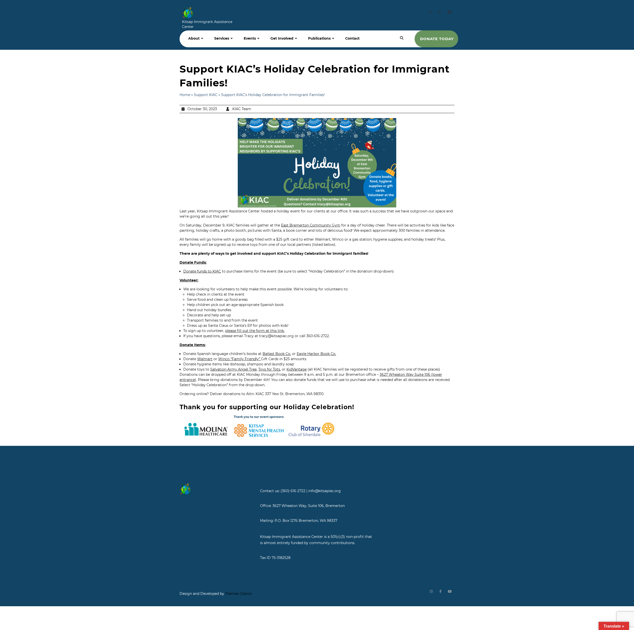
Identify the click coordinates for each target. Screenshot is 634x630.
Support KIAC (205, 95)
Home (185, 95)
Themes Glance (238, 593)
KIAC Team (241, 109)
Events (250, 38)
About (194, 38)
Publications (319, 38)
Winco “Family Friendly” (239, 359)
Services (221, 38)
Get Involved (281, 38)
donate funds (305, 380)
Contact (352, 38)
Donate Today (437, 38)
